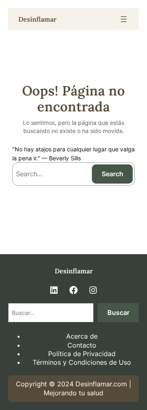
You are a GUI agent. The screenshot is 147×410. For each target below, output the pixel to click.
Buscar (118, 312)
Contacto (81, 345)
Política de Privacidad (82, 354)
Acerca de (82, 336)
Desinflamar (37, 19)
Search (112, 174)
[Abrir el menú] (124, 19)
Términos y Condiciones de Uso (82, 362)
